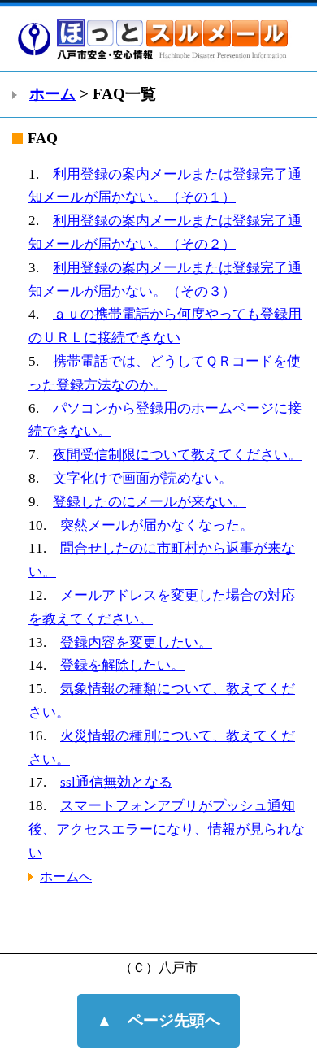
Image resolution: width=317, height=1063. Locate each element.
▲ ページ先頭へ (158, 1020)
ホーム (52, 93)
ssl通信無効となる (116, 782)
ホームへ (66, 876)
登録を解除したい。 (122, 665)
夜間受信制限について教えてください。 (177, 454)
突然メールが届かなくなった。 (157, 525)
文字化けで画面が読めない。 (142, 478)
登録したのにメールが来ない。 (149, 502)
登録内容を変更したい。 (136, 642)
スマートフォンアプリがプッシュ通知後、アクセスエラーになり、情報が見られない (166, 829)
